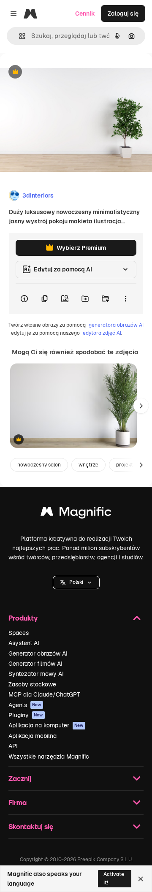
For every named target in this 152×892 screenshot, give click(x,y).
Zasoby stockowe (32, 684)
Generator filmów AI (35, 663)
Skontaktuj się (30, 826)
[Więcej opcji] (125, 298)
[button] (76, 582)
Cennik (85, 13)
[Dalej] (141, 405)
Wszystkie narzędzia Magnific (48, 756)
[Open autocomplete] (18, 36)
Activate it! (113, 878)
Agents (24, 705)
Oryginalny (58, 72)
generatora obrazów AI (116, 325)
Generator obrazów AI (38, 653)
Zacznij (19, 778)
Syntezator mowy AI (36, 674)
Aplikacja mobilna (32, 736)
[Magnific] (76, 513)
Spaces (18, 633)
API (13, 746)
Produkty (23, 617)
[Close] (140, 879)
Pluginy (25, 715)
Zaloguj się (123, 13)
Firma (17, 802)
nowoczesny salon (39, 464)
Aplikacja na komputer (46, 725)
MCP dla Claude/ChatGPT (44, 694)
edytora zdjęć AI (102, 333)
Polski (76, 582)
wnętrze (88, 464)
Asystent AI (23, 643)
